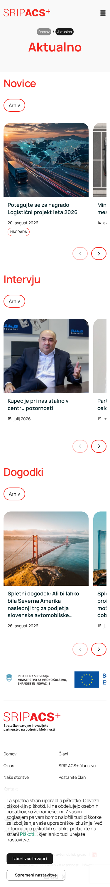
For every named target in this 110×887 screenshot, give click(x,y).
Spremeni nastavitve (36, 875)
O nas (9, 765)
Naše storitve (16, 777)
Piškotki (28, 834)
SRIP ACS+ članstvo (77, 765)
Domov (44, 31)
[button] (98, 253)
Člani (63, 754)
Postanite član (72, 777)
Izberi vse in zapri (29, 858)
